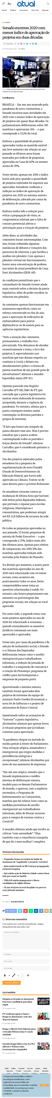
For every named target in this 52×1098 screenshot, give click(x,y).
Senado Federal (17, 902)
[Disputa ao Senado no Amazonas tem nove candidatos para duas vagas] (43, 1001)
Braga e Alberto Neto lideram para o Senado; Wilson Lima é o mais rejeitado (19, 1032)
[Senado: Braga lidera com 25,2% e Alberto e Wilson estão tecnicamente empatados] (43, 1046)
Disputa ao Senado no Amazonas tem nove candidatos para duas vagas (18, 1002)
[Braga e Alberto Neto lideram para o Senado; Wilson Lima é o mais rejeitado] (43, 1031)
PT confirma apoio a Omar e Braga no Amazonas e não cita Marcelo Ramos (17, 1017)
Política (7, 22)
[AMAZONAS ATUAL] (26, 4)
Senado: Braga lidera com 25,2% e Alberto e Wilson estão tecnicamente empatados (18, 1047)
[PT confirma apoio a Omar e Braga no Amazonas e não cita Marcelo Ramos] (43, 1016)
